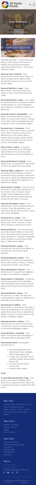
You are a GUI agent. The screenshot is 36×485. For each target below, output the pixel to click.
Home (8, 32)
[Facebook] (4, 472)
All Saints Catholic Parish (15, 480)
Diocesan (24, 482)
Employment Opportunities (14, 445)
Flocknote (7, 455)
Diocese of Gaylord (11, 442)
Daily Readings (9, 450)
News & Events (14, 32)
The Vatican (8, 447)
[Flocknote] (13, 472)
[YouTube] (8, 472)
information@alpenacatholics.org (16, 470)
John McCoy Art (9, 452)
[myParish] (17, 472)
